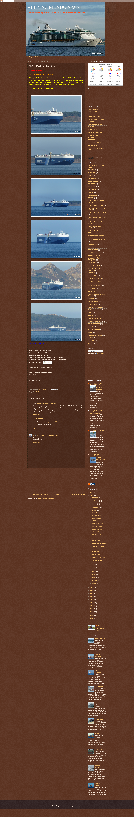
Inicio (58, 494)
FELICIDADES (92, 195)
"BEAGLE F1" (99, 749)
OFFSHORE (92, 288)
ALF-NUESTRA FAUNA (97, 430)
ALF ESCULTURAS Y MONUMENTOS (96, 383)
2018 (92, 596)
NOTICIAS (91, 273)
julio (93, 565)
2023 (92, 492)
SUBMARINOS (92, 127)
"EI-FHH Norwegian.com (100, 459)
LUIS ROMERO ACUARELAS (93, 110)
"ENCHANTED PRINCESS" (96, 519)
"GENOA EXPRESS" (98, 558)
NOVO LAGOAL (93, 275)
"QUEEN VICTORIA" (98, 655)
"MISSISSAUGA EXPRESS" (97, 530)
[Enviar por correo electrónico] (51, 389)
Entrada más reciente (37, 494)
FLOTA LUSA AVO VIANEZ (96, 217)
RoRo (38, 392)
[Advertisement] (56, 480)
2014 (92, 609)
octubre (94, 504)
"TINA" (94, 537)
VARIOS (90, 338)
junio (94, 568)
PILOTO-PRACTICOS (95, 307)
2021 (92, 587)
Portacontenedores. (94, 321)
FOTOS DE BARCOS (95, 140)
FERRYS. (91, 198)
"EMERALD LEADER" (99, 544)
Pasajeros (91, 299)
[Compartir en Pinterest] (57, 389)
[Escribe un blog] (53, 389)
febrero (94, 580)
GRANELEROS (93, 250)
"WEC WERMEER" (98, 527)
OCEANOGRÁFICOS (94, 286)
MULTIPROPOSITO (94, 265)
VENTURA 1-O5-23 (95, 413)
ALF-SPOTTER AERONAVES (94, 455)
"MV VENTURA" (97, 541)
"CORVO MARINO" (97, 766)
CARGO (90, 175)
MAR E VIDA (92, 114)
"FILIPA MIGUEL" (100, 638)
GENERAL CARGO (94, 247)
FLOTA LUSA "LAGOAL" (96, 205)
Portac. (90, 312)
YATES (90, 343)
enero (94, 583)
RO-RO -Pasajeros (94, 329)
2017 (92, 599)
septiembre (96, 507)
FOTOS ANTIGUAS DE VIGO (97, 239)
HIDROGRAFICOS (94, 255)
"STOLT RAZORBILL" (98, 671)
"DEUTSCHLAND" (98, 534)
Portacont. (91, 315)
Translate (102, 353)
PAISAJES (91, 291)
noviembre (95, 501)
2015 (92, 606)
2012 (92, 615)
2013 (92, 612)
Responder (36, 414)
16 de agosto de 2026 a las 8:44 (54, 422)
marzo (94, 577)
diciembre (95, 498)
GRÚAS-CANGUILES (95, 252)
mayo (94, 571)
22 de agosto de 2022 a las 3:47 (46, 403)
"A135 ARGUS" (99, 703)
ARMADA (91, 170)
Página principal (34, 57)
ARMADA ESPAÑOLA (95, 132)
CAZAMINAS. (92, 178)
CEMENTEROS (93, 181)
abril (93, 574)
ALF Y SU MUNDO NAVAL (54, 7)
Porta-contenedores (94, 310)
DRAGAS (91, 192)
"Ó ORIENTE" (96, 552)
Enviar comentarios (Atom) (46, 498)
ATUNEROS (92, 173)
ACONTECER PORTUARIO (97, 124)
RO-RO (90, 326)
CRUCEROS (92, 187)
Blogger (79, 806)
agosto (94, 510)
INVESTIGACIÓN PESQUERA (93, 259)
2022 (92, 495)
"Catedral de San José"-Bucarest (100, 387)
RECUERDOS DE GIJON (96, 142)
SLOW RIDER (92, 130)
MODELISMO (92, 263)
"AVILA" (94, 512)
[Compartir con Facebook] (56, 389)
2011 (91, 618)
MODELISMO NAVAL (95, 117)
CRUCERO (91, 184)
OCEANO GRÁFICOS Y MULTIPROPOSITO (95, 282)
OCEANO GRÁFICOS (95, 278)
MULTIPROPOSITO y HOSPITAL (95, 269)
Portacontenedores (94, 318)
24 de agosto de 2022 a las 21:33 (47, 435)
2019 (92, 593)
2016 (92, 603)
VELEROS (91, 340)
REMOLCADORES (94, 324)
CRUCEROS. (92, 189)
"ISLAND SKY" (96, 516)
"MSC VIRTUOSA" (98, 523)
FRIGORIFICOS (93, 244)
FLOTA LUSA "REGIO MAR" (97, 212)
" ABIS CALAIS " (99, 687)
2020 (92, 590)
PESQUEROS (92, 304)
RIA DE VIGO (98, 719)
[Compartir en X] (54, 389)
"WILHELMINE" (97, 561)
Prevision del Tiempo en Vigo (105, 64)
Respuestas (39, 418)
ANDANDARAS (93, 145)
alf (33, 435)
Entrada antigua (77, 494)
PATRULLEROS (93, 301)
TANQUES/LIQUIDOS (95, 335)
